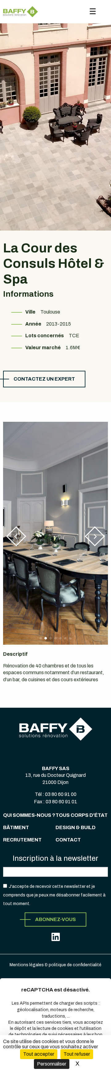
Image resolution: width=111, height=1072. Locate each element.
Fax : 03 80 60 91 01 (55, 801)
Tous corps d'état (82, 815)
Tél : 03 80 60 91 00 (55, 794)
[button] (16, 536)
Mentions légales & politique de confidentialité (55, 965)
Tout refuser (77, 1054)
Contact (68, 839)
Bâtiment (16, 827)
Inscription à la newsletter (55, 858)
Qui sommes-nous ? (29, 815)
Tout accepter (38, 1054)
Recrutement (22, 839)
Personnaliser (51, 1063)
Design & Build (76, 827)
